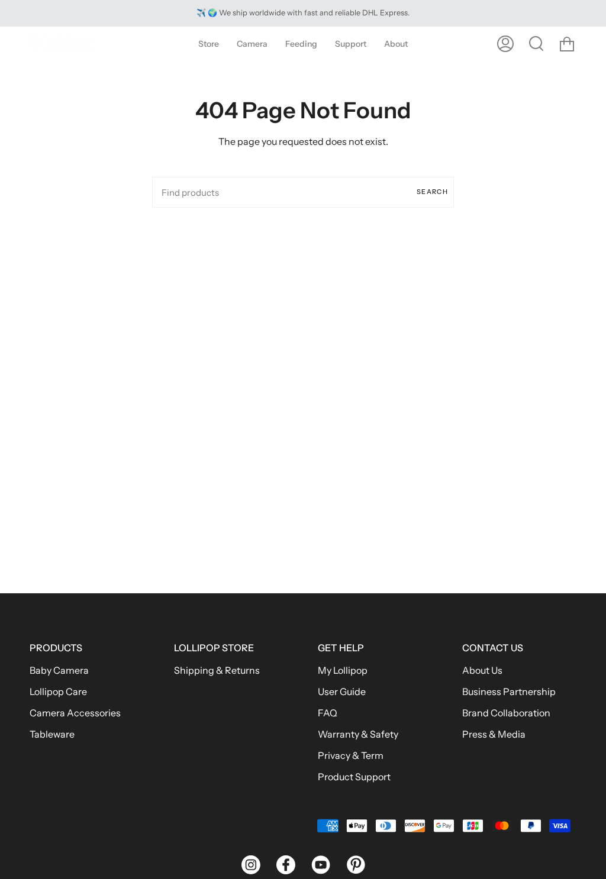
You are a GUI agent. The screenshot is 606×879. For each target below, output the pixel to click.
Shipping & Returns (217, 670)
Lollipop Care (58, 691)
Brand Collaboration (506, 713)
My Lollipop (343, 670)
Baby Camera (59, 670)
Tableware (52, 734)
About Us (482, 670)
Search (432, 192)
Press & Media (494, 734)
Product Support (354, 777)
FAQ (327, 713)
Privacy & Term (350, 755)
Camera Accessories (75, 713)
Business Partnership (509, 691)
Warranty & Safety (358, 734)
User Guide (342, 691)
